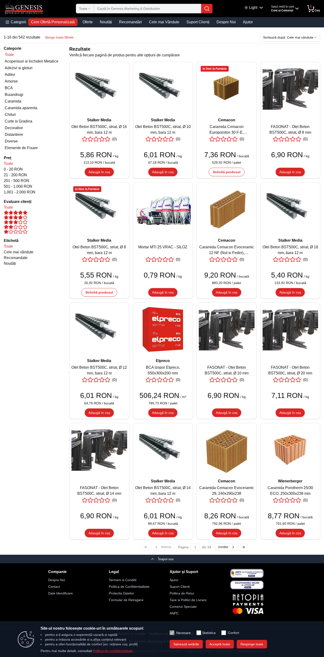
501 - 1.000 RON (18, 186)
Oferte (88, 22)
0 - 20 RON (13, 169)
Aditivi (10, 75)
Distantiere (14, 134)
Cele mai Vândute (164, 22)
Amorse (11, 81)
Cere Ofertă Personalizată (53, 22)
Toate (9, 55)
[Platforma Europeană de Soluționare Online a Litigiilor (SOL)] (247, 585)
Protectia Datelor (121, 593)
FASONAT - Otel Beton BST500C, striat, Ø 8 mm (290, 129)
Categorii (18, 22)
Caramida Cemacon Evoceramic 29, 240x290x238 (226, 490)
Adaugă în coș (99, 172)
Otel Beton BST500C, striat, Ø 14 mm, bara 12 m (163, 490)
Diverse (11, 141)
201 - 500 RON (16, 181)
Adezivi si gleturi (18, 68)
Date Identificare (60, 593)
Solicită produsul (227, 172)
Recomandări (130, 22)
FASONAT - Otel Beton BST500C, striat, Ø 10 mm (227, 370)
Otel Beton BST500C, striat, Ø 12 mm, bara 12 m (99, 370)
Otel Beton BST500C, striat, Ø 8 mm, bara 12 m (99, 250)
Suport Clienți (197, 22)
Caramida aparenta (21, 108)
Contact (54, 586)
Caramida (13, 101)
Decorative (14, 128)
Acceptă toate (219, 644)
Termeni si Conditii (122, 580)
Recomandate (16, 258)
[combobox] (85, 8)
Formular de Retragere (126, 600)
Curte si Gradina (18, 121)
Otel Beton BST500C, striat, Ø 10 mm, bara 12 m (163, 129)
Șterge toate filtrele (59, 37)
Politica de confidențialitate (113, 651)
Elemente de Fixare (21, 148)
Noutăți (106, 22)
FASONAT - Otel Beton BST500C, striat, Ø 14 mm (99, 490)
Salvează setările (186, 644)
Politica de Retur (182, 593)
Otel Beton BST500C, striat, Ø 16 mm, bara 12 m (99, 129)
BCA (9, 88)
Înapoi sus (166, 559)
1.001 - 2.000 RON (19, 192)
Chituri (10, 115)
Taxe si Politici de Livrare (188, 600)
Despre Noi (226, 22)
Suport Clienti (180, 586)
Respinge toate (252, 644)
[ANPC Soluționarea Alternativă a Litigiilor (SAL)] (247, 573)
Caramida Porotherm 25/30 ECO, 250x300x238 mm (290, 490)
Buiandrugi (14, 95)
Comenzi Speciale (183, 606)
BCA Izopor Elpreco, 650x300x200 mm (163, 370)
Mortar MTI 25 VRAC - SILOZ (162, 247)
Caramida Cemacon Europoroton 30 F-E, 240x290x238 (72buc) (226, 130)
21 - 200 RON (15, 175)
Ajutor (248, 22)
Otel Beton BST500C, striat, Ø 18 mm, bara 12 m (290, 250)
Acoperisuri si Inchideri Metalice (31, 61)
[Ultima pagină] (244, 547)
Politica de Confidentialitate (129, 586)
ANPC (174, 613)
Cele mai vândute (18, 252)
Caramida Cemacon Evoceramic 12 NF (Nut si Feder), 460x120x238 (226, 250)
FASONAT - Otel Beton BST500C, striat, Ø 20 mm (290, 370)
